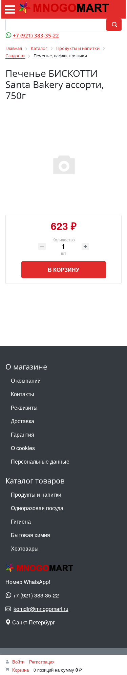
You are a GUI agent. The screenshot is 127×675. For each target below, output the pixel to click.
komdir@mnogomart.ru (41, 609)
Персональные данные (40, 461)
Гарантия (22, 434)
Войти (18, 661)
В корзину (63, 269)
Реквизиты (24, 407)
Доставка (22, 421)
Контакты (22, 394)
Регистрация (42, 661)
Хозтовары (25, 548)
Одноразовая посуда (37, 508)
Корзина (20, 670)
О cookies (23, 448)
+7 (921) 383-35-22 (36, 35)
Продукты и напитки (36, 494)
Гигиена (21, 521)
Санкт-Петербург (33, 622)
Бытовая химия (30, 535)
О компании (26, 380)
